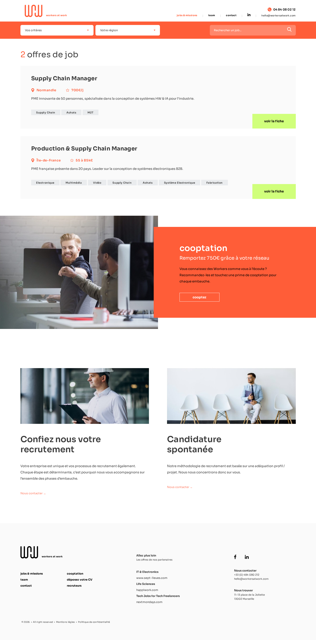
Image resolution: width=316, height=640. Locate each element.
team (211, 15)
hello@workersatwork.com (278, 15)
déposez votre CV (79, 579)
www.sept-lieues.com (151, 578)
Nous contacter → (33, 493)
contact (231, 15)
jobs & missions (187, 15)
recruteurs (74, 585)
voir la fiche (274, 121)
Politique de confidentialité (94, 622)
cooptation (75, 573)
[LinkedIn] (249, 15)
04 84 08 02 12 (284, 9)
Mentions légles (65, 622)
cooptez (199, 297)
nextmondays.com (149, 602)
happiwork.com (147, 590)
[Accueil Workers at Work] (46, 11)
